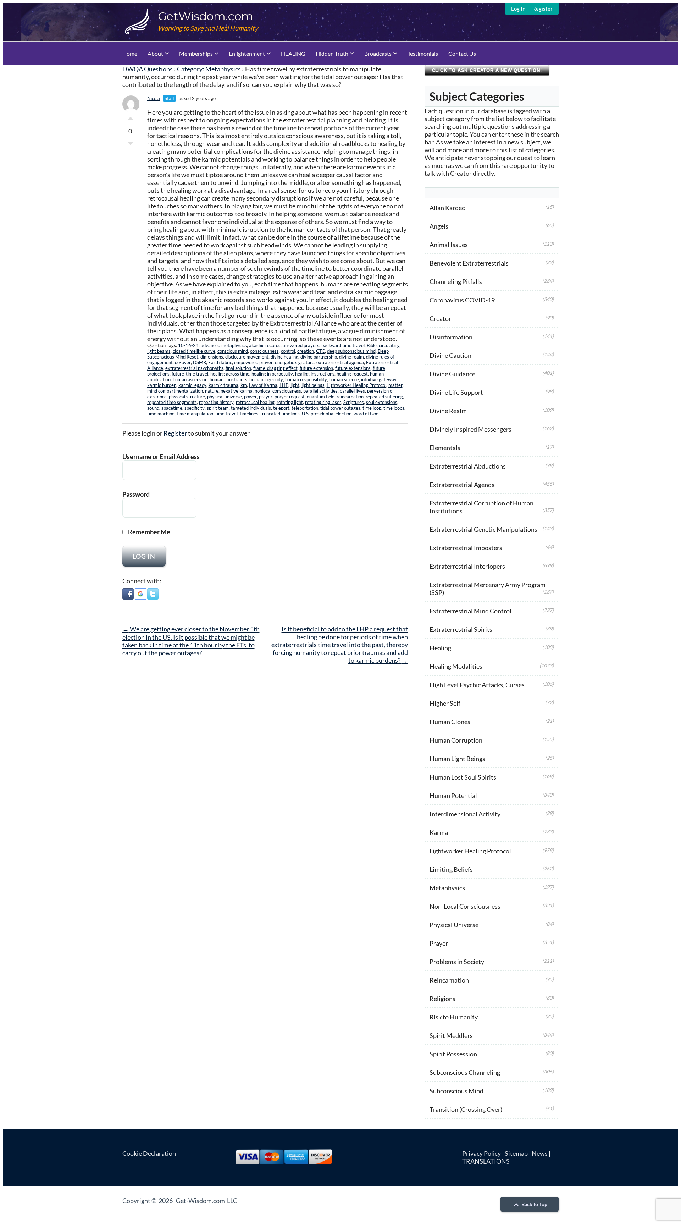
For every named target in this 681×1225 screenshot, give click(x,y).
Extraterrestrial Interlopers (467, 566)
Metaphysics (447, 888)
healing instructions (314, 374)
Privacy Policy (481, 1153)
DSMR (199, 362)
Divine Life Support (456, 392)
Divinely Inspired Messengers (470, 429)
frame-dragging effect (275, 368)
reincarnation (350, 396)
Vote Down (130, 145)
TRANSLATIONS (486, 1161)
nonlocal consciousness (278, 391)
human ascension (190, 379)
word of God (366, 413)
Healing (440, 648)
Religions (442, 998)
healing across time (229, 374)
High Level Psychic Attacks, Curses (477, 685)
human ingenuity (266, 379)
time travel (226, 413)
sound (153, 408)
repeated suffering (384, 396)
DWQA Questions (147, 69)
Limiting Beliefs (451, 869)
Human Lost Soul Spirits (463, 777)
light (294, 385)
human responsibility (306, 379)
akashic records (265, 345)
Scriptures (353, 402)
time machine (161, 413)
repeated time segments (172, 402)
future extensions (353, 368)
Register (542, 8)
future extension (316, 368)
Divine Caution (450, 355)
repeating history (216, 402)
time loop (371, 408)
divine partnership (318, 357)
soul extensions (381, 402)
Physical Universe (454, 925)
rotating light (290, 402)
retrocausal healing (255, 402)
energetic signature (294, 362)
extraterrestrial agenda (340, 362)
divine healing (284, 357)
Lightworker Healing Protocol (356, 385)
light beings (313, 385)
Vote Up (130, 116)
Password (136, 494)
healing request (352, 374)
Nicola (153, 98)
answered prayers (301, 345)
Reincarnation (449, 980)
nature (211, 391)
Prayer (439, 943)
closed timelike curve (194, 351)
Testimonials (423, 53)
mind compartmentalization (175, 391)
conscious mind (232, 351)
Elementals (445, 448)
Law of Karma (263, 385)
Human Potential (453, 795)
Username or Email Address (161, 456)
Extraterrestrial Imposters (466, 548)
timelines (249, 413)
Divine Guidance (452, 374)
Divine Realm (448, 411)
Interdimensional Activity (465, 814)
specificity (194, 408)
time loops (393, 408)
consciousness (264, 351)
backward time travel (343, 345)
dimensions (211, 357)
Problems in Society (457, 962)
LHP (283, 385)
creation (305, 351)
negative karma (237, 391)
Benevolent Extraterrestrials (469, 263)
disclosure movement (246, 357)
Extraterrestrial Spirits (461, 629)
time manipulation (195, 413)
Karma (439, 832)
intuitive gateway (379, 379)
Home (129, 53)
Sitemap (516, 1153)
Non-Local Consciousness (465, 906)
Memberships (196, 53)
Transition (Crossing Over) (466, 1109)
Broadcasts (378, 53)
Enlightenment (247, 53)
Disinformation (451, 337)
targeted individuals (251, 408)
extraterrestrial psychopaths (194, 368)
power (250, 396)
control (288, 351)
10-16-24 (188, 345)
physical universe (224, 396)
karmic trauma (223, 385)
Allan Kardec (447, 208)
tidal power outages (340, 408)
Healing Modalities (456, 666)
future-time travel (190, 374)
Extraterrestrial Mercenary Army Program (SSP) (488, 588)
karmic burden (161, 385)
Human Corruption (456, 740)
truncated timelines (280, 413)
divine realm (351, 357)
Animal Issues (449, 244)
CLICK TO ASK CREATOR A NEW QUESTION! (487, 70)
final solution (238, 368)
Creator (440, 318)
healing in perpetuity (272, 374)
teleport (281, 408)
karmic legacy (192, 385)
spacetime (171, 408)
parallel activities (320, 391)
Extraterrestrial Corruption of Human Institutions (481, 507)
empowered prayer (253, 362)
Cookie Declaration (149, 1153)
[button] (128, 594)
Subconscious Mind (456, 1091)
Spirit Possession (453, 1054)
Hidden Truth (332, 53)
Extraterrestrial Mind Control (470, 611)
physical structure (187, 396)
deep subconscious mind (351, 351)
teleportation (305, 408)
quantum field (320, 396)
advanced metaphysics (224, 345)
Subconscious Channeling (465, 1072)
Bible (372, 345)
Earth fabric (220, 362)
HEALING (293, 53)
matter (395, 385)
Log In (518, 8)
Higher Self (445, 703)
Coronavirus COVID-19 (462, 300)
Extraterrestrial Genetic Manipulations (483, 529)
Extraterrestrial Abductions (468, 466)
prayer (265, 396)
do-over (183, 362)
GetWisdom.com (205, 16)
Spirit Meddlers (451, 1035)
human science (344, 379)
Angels (439, 226)
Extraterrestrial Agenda (462, 484)
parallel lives (352, 391)
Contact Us (462, 53)
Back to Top (533, 1204)
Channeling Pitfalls (456, 281)
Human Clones (450, 722)
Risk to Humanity (454, 1017)
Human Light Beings (457, 758)
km (243, 385)
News (540, 1153)
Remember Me (148, 532)
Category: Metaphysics (209, 69)
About (155, 53)
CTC (320, 351)
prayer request (290, 396)
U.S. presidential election (326, 413)
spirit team (218, 408)
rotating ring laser (323, 402)
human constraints (228, 379)
